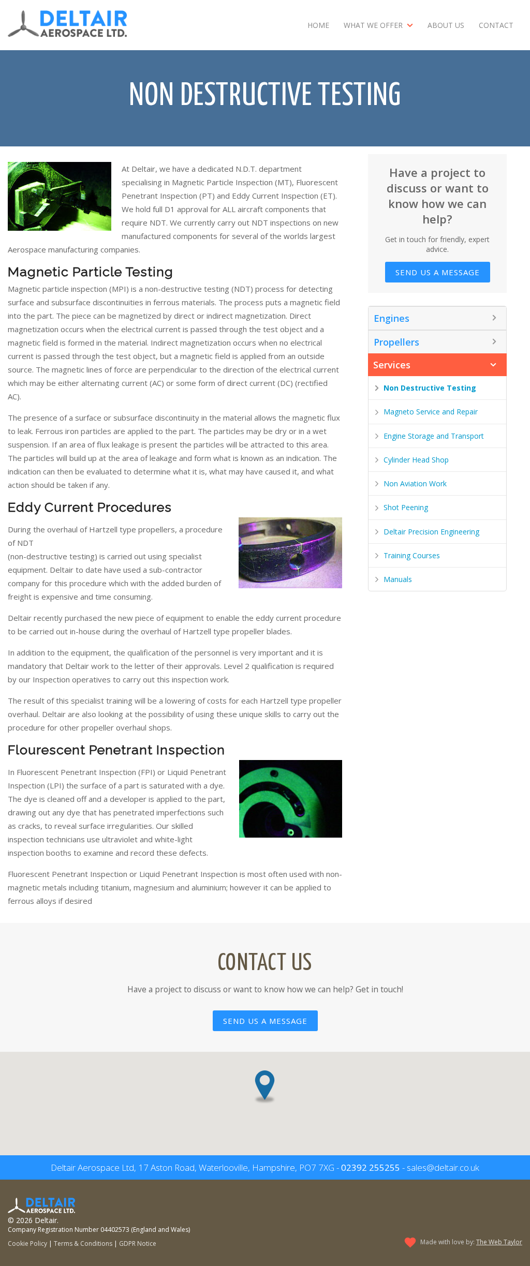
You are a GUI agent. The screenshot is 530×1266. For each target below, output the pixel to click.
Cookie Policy (27, 1243)
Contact (496, 25)
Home (318, 25)
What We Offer (373, 25)
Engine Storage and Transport (434, 436)
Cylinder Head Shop (416, 460)
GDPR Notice (137, 1243)
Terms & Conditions (83, 1243)
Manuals (398, 579)
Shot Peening (406, 507)
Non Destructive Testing (430, 388)
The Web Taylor (499, 1242)
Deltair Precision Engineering (431, 532)
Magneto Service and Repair (431, 411)
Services (391, 365)
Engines (391, 318)
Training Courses (412, 555)
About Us (446, 25)
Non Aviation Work (415, 483)
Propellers (396, 342)
